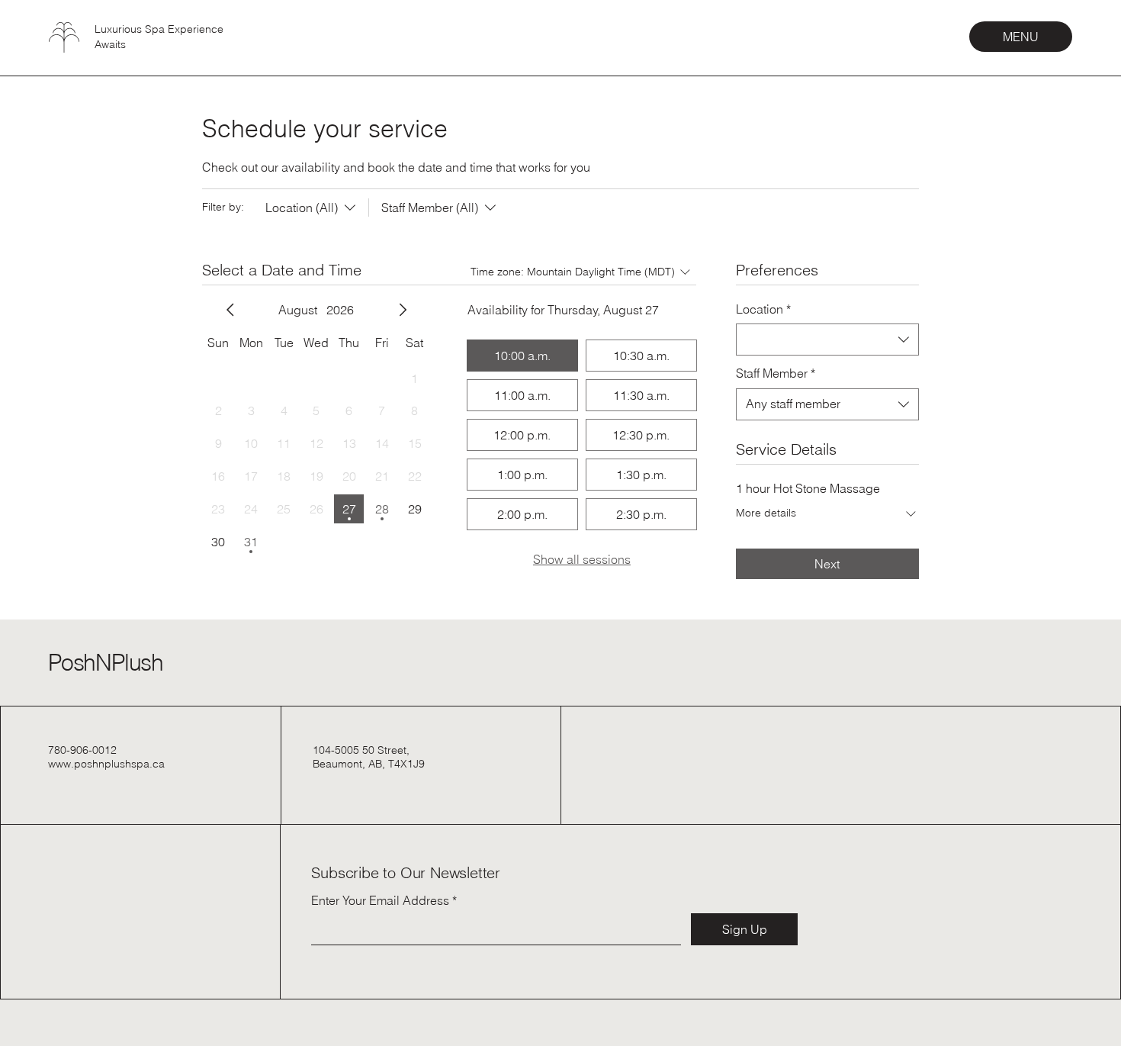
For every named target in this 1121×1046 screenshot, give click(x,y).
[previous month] (230, 310)
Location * (763, 309)
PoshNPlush (105, 663)
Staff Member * (775, 373)
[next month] (402, 310)
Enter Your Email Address (380, 900)
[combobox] (827, 339)
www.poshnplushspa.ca (106, 764)
